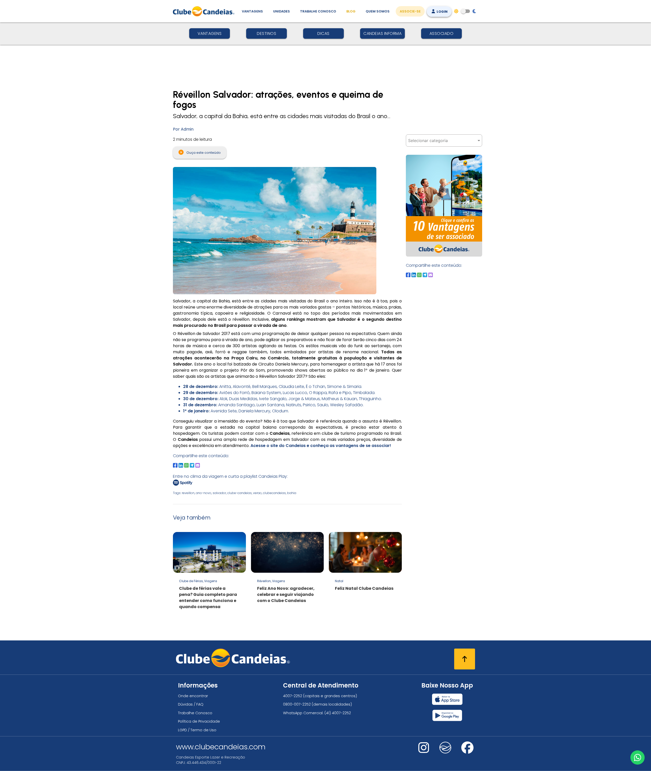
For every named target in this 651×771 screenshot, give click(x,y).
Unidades (281, 11)
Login (442, 11)
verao (257, 493)
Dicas (323, 33)
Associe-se (410, 11)
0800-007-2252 (297, 704)
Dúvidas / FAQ (190, 704)
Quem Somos (378, 11)
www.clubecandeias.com (220, 747)
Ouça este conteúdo (203, 152)
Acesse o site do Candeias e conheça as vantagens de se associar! (320, 445)
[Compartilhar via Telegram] (192, 465)
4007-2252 (292, 695)
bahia (291, 493)
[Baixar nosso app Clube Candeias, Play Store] (447, 715)
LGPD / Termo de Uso (197, 730)
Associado (442, 33)
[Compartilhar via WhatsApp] (186, 465)
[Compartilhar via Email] (197, 465)
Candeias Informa (382, 33)
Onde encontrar (193, 695)
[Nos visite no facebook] (467, 751)
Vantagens (252, 11)
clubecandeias (274, 493)
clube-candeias (239, 493)
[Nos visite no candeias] (445, 747)
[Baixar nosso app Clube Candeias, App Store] (447, 699)
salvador (219, 493)
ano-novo (203, 493)
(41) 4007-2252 (337, 713)
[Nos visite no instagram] (423, 751)
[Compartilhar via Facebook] (175, 465)
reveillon (188, 493)
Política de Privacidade (199, 721)
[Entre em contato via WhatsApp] (637, 757)
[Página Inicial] (205, 11)
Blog (351, 11)
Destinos (266, 33)
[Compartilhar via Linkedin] (181, 465)
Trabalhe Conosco (318, 11)
